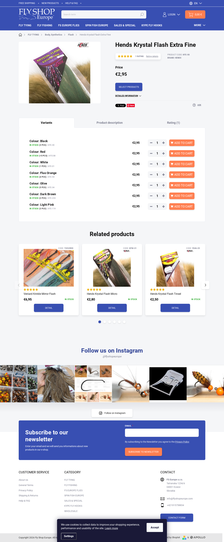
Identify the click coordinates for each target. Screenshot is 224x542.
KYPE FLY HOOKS (73, 506)
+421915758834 (175, 505)
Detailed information (126, 96)
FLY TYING (69, 480)
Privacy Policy (182, 441)
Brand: (174, 58)
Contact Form (176, 517)
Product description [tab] (110, 122)
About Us (23, 480)
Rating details (152, 56)
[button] (99, 322)
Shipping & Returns (28, 495)
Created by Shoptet (170, 537)
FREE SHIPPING (27, 3)
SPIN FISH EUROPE (74, 495)
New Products (50, 3)
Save (132, 105)
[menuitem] (26, 25)
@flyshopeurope (112, 356)
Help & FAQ (71, 3)
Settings (69, 536)
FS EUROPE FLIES (73, 490)
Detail (48, 308)
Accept (155, 527)
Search (142, 14)
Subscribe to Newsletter (143, 451)
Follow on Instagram (114, 413)
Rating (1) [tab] (173, 122)
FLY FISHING (70, 485)
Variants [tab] (46, 122)
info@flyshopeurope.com (180, 498)
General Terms (26, 485)
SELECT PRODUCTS (129, 87)
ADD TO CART (183, 143)
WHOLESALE (71, 511)
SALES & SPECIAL (73, 500)
